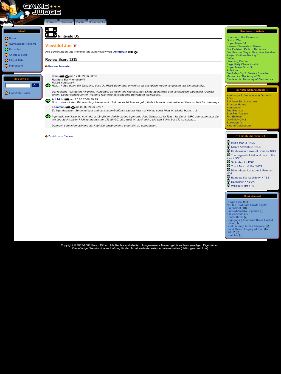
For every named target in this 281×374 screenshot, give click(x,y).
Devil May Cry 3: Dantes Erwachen (248, 73)
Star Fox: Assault (237, 113)
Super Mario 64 (236, 43)
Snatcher (232, 235)
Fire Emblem (234, 116)
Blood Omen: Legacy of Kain (245, 229)
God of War (234, 40)
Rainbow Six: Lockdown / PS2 (250, 177)
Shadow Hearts (236, 104)
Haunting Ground (238, 61)
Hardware (67, 22)
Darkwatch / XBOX (243, 181)
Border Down (235, 216)
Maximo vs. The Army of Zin (244, 76)
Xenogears (234, 107)
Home (12, 38)
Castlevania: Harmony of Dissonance (250, 79)
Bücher (80, 22)
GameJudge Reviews (22, 43)
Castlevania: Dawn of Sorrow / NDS (253, 151)
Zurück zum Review (60, 136)
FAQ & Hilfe (16, 60)
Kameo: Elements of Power (244, 46)
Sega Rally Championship (243, 64)
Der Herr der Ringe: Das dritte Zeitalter (251, 52)
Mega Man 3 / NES (243, 142)
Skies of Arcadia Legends (243, 210)
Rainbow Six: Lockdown (242, 101)
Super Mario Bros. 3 (239, 67)
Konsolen (15, 49)
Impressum (16, 65)
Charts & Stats (18, 54)
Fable (230, 58)
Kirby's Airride (235, 213)
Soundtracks (97, 22)
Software (51, 22)
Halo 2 (231, 232)
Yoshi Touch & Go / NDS (246, 166)
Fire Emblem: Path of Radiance (246, 49)
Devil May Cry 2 (236, 119)
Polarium (232, 70)
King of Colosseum (239, 125)
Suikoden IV (234, 122)
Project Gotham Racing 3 (242, 55)
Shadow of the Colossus (242, 37)
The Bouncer (235, 110)
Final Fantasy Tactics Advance (246, 226)
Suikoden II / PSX (242, 162)
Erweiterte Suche (20, 92)
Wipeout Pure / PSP (244, 185)
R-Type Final (234, 201)
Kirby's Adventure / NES (246, 146)
